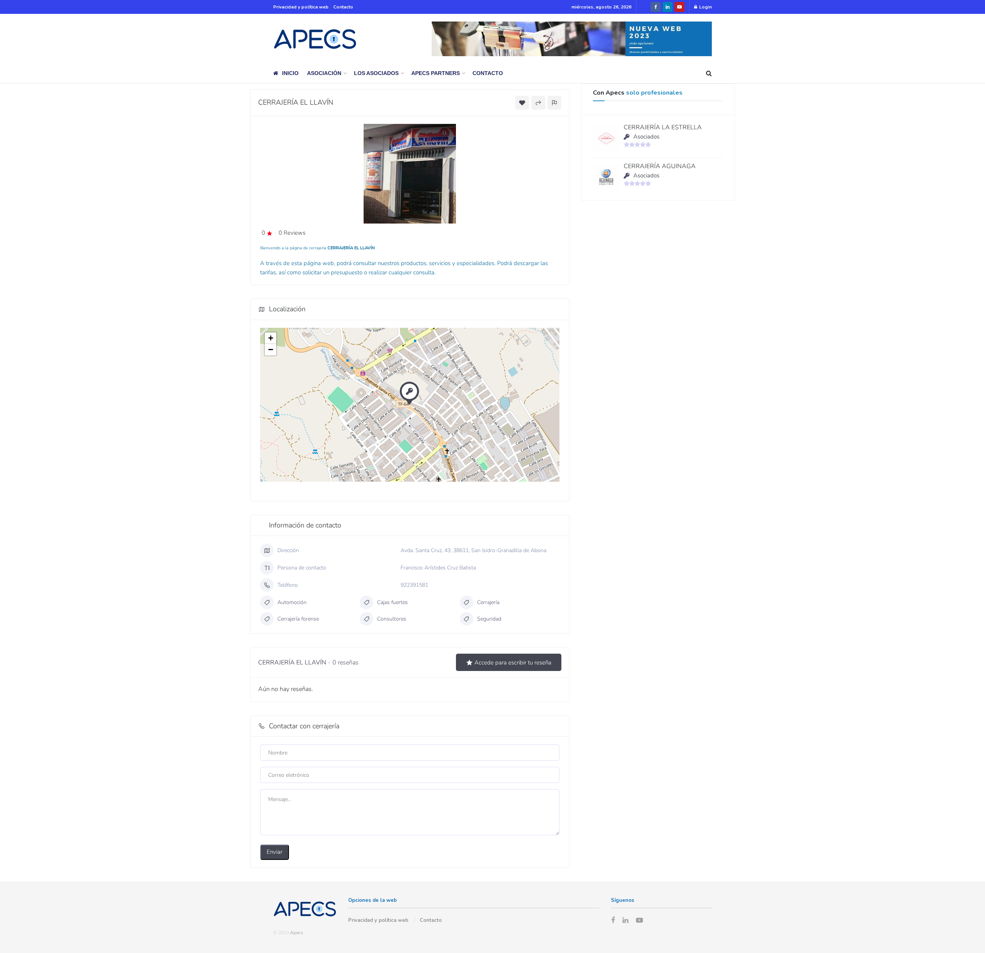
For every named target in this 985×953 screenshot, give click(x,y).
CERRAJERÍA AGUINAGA (660, 166)
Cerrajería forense (298, 619)
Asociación (324, 73)
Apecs (296, 933)
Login (705, 7)
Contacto (343, 7)
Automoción (292, 602)
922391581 (414, 585)
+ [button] (270, 338)
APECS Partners (435, 73)
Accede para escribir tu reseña (512, 662)
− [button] (270, 349)
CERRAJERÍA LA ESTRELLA (663, 127)
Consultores (391, 619)
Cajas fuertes (392, 602)
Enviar (274, 852)
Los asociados (376, 73)
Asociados (646, 136)
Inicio (290, 73)
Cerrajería (488, 602)
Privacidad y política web (301, 7)
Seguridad (489, 619)
